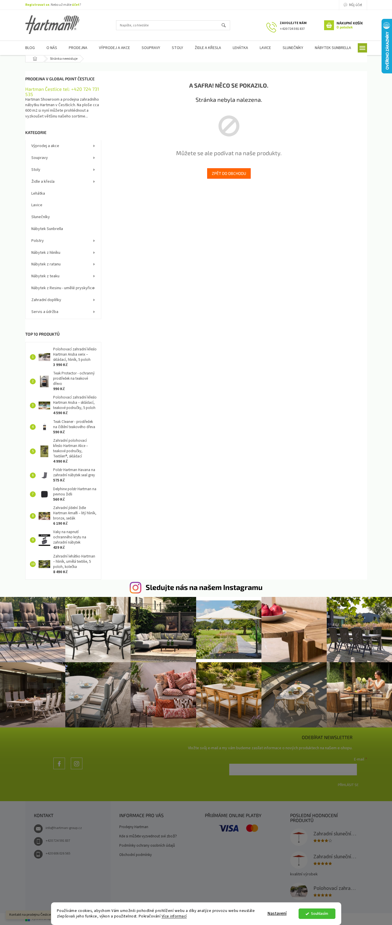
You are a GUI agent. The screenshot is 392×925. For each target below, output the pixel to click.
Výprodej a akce (45, 146)
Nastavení (277, 913)
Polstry (37, 241)
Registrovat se (37, 4)
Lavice (36, 205)
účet (76, 4)
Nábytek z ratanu (46, 264)
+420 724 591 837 (58, 840)
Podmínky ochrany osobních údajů (147, 845)
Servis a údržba (44, 312)
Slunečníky (40, 217)
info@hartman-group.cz (64, 828)
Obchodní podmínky (135, 854)
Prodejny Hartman (133, 827)
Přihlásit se (348, 785)
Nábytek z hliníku (45, 253)
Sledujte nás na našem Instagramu (204, 587)
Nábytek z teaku (45, 276)
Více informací (174, 916)
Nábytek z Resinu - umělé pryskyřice (62, 288)
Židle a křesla (43, 181)
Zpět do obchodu (229, 173)
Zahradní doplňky (46, 300)
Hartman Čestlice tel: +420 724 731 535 (62, 91)
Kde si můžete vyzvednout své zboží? (148, 836)
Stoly (35, 170)
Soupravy (39, 158)
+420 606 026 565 (58, 853)
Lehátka (38, 193)
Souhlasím (319, 913)
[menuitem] (30, 48)
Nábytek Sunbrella (47, 229)
